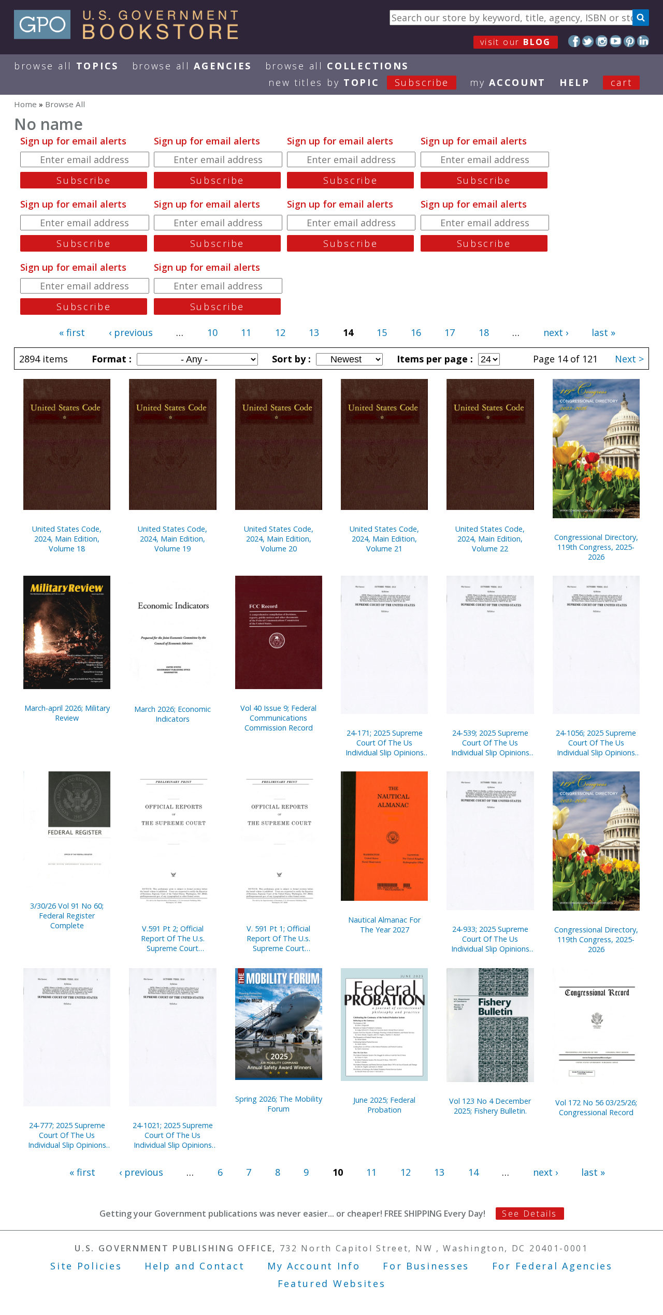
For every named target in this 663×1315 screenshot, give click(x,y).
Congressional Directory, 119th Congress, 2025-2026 (596, 547)
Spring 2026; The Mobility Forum (278, 1104)
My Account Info (314, 1266)
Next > (629, 359)
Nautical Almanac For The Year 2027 (384, 924)
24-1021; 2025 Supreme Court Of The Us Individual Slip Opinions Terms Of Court (173, 1135)
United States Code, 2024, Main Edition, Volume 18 (67, 538)
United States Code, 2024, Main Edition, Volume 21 (384, 538)
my (508, 82)
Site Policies (86, 1266)
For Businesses (426, 1266)
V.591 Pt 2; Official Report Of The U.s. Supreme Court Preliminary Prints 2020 (172, 938)
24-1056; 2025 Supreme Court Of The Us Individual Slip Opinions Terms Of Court (596, 742)
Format (110, 359)
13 (314, 332)
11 (246, 332)
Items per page (433, 359)
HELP (574, 82)
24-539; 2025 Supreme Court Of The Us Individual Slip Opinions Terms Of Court (490, 742)
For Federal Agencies (552, 1266)
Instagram (602, 41)
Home (25, 104)
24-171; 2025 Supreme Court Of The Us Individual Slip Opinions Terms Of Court (384, 742)
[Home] (131, 36)
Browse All (66, 66)
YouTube (616, 41)
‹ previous (131, 332)
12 (280, 332)
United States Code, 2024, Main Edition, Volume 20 (278, 538)
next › (555, 332)
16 (416, 332)
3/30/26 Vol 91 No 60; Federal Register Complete (67, 915)
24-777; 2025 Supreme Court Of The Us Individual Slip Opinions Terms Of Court (67, 1135)
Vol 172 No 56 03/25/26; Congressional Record (596, 1107)
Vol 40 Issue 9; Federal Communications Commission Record (278, 718)
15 (382, 332)
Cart (621, 82)
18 (484, 332)
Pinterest (630, 41)
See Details (529, 1213)
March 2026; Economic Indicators (172, 714)
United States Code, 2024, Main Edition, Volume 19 (172, 538)
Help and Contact (194, 1266)
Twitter (588, 41)
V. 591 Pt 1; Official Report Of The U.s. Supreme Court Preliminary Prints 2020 (279, 938)
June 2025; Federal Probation (384, 1105)
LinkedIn (643, 41)
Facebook (574, 41)
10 (212, 332)
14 (473, 1172)
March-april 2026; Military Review (67, 713)
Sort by (290, 359)
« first (72, 332)
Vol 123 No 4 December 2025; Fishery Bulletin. (490, 1106)
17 (449, 332)
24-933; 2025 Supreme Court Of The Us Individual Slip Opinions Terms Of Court (490, 939)
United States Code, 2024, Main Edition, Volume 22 (490, 538)
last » (603, 332)
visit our (515, 42)
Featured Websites (332, 1283)
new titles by (358, 82)
